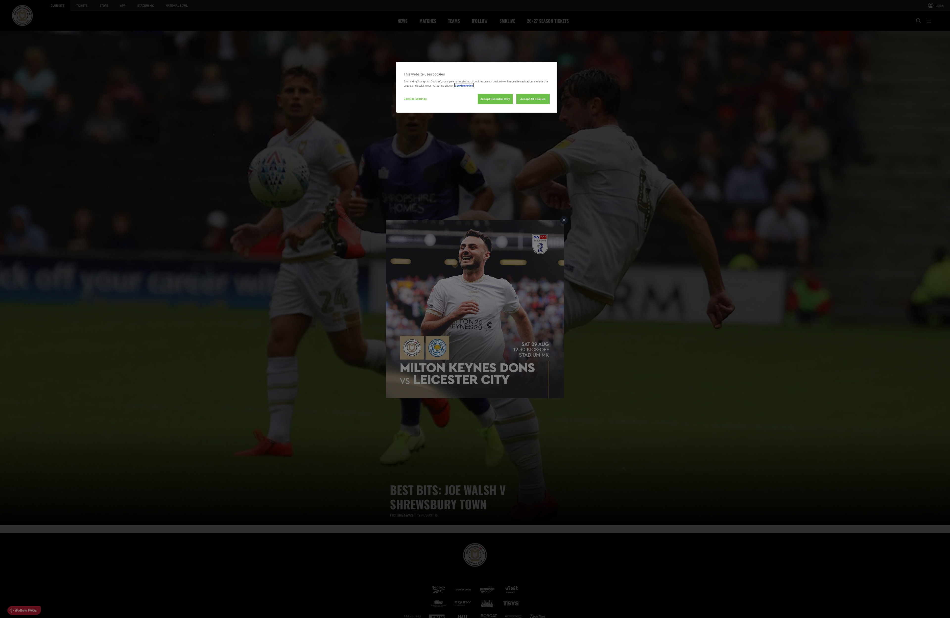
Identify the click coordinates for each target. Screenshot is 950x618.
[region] (476, 87)
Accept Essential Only (495, 98)
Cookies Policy (464, 85)
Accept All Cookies (533, 98)
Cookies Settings (415, 98)
